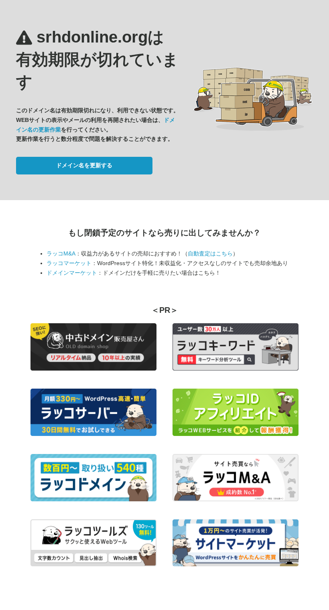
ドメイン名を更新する (84, 165)
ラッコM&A (61, 253)
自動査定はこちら (210, 253)
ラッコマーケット (69, 263)
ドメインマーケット (72, 273)
